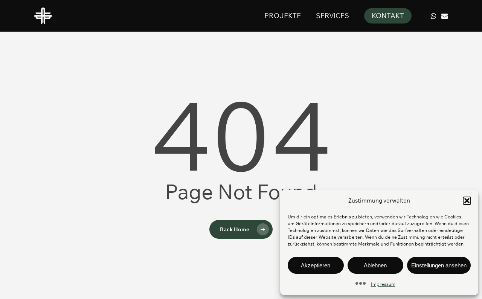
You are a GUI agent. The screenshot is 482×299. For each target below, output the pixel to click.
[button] (467, 200)
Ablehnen (375, 265)
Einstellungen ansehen (439, 265)
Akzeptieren (315, 265)
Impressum (383, 284)
